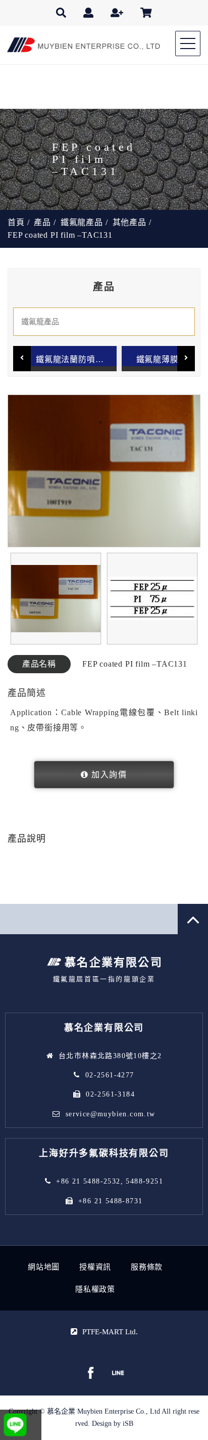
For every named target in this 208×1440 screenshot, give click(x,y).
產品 (42, 222)
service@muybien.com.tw (110, 1114)
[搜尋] (61, 13)
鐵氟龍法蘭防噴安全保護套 (76, 359)
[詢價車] (146, 13)
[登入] (88, 13)
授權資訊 (95, 1267)
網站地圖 (44, 1267)
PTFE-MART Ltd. (110, 1332)
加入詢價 (109, 774)
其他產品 (129, 222)
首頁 (16, 222)
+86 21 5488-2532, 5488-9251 (109, 1181)
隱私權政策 (95, 1289)
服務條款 (147, 1267)
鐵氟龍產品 (82, 222)
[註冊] (117, 13)
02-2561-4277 (109, 1075)
